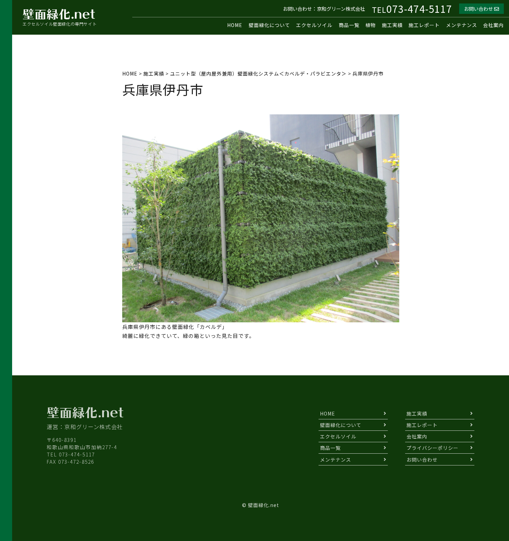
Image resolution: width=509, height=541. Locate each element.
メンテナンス (461, 24)
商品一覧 (349, 24)
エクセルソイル (314, 24)
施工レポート (424, 24)
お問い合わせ (479, 8)
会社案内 (493, 24)
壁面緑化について (269, 24)
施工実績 (392, 24)
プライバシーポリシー (432, 447)
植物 (370, 24)
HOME (234, 24)
